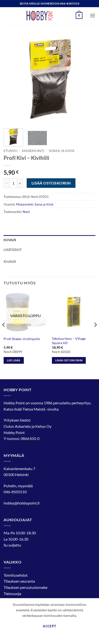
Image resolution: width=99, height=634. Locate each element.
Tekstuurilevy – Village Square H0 (69, 341)
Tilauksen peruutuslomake (25, 587)
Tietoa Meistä (33, 409)
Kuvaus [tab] (10, 240)
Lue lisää (13, 360)
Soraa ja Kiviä (61, 151)
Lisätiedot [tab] (13, 250)
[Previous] (11, 79)
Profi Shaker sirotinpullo (22, 339)
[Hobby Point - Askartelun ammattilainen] (44, 15)
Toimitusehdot (16, 575)
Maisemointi (33, 151)
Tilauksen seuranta (19, 581)
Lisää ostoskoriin (51, 183)
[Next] (87, 79)
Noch (26, 212)
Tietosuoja (12, 593)
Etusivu (10, 151)
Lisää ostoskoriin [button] (69, 360)
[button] (79, 15)
